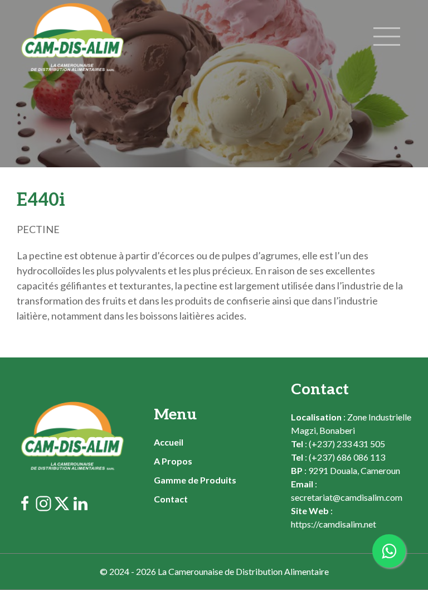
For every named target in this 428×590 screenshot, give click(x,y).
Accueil (168, 442)
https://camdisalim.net (333, 524)
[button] (390, 37)
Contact (171, 499)
